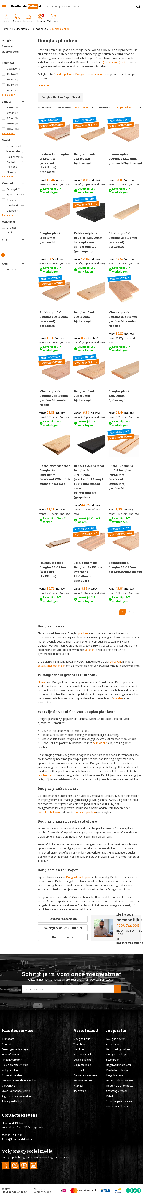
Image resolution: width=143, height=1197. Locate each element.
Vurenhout (79, 1044)
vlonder (117, 698)
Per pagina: (64, 107)
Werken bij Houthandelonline (19, 1080)
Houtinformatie (62, 937)
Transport (8, 1039)
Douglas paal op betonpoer (116, 1057)
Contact (6, 1044)
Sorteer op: (106, 107)
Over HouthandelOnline (16, 1091)
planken (83, 633)
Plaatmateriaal (82, 1054)
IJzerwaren (79, 1091)
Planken (42, 682)
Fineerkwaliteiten (12, 1059)
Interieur (78, 1085)
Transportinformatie (63, 919)
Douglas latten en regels (90, 74)
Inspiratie (116, 1030)
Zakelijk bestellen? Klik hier (62, 928)
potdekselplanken (85, 812)
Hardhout (79, 1049)
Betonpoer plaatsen (118, 1106)
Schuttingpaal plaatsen (119, 1101)
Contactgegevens (19, 1115)
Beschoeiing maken (118, 1049)
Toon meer (8, 94)
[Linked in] (33, 1166)
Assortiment (85, 1030)
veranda (89, 649)
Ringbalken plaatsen (118, 1070)
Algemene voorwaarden (16, 1096)
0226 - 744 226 (13, 1135)
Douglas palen (62, 74)
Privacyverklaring (12, 1101)
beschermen (45, 775)
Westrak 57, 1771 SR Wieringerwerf (23, 1127)
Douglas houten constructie (115, 1041)
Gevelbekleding (82, 1059)
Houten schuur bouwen (120, 1080)
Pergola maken (115, 1075)
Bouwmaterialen (83, 1080)
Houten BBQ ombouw (119, 1085)
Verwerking (8, 1085)
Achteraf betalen (12, 1075)
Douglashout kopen (78, 877)
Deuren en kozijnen (85, 1075)
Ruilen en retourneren (15, 1065)
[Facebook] (5, 1166)
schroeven (114, 661)
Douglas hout (81, 1039)
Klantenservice (17, 1030)
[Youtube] (24, 1166)
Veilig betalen (10, 1070)
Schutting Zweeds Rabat (117, 1093)
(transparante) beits (115, 62)
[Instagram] (15, 1166)
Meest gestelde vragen (15, 1049)
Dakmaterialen (82, 1065)
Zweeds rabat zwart (50, 812)
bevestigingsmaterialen (51, 665)
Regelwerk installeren (119, 1065)
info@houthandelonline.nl (19, 1139)
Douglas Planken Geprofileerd (10, 46)
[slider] (3, 255)
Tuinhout (78, 1070)
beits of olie (100, 743)
